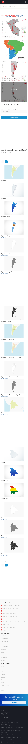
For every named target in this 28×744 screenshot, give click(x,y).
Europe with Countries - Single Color (11, 605)
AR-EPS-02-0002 (4, 341)
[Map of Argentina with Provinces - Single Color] (14, 386)
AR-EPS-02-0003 (4, 359)
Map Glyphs (4, 732)
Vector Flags (4, 724)
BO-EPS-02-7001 (4, 555)
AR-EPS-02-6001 (4, 237)
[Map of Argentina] (14, 172)
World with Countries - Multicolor (10, 616)
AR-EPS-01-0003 (4, 255)
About (2, 666)
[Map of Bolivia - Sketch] (14, 545)
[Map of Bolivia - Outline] (14, 509)
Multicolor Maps (4, 646)
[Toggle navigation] (25, 2)
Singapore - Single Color (8, 629)
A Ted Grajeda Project (6, 739)
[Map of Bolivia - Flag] (14, 490)
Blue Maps (3, 649)
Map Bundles (4, 636)
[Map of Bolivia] (14, 404)
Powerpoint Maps (5, 641)
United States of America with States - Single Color (14, 621)
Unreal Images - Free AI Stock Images (10, 725)
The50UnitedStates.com (7, 727)
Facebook (3, 688)
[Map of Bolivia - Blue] (14, 472)
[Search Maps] (25, 6)
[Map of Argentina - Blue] (14, 208)
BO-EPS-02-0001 (4, 414)
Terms (2, 682)
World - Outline (6, 624)
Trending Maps (4, 657)
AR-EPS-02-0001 (4, 182)
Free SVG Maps (5, 722)
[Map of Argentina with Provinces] (14, 331)
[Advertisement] (14, 134)
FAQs (2, 669)
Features (3, 671)
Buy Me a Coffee (5, 685)
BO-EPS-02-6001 (4, 500)
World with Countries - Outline (10, 613)
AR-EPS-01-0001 (4, 273)
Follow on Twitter (18, 742)
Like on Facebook (6, 742)
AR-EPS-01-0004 (4, 378)
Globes (2, 652)
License (3, 674)
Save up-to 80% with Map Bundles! (14, 700)
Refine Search (14, 117)
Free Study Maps (19, 727)
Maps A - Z (3, 660)
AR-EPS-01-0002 (4, 396)
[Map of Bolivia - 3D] (14, 454)
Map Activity (4, 654)
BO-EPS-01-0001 (4, 537)
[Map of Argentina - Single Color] (14, 263)
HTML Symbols (4, 729)
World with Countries (7, 611)
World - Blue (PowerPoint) (9, 627)
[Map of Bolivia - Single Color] (14, 527)
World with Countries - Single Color (11, 608)
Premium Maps (4, 638)
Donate (14, 735)
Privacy (2, 679)
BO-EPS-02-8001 (4, 464)
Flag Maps (3, 644)
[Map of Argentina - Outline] (14, 245)
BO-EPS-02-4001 (4, 482)
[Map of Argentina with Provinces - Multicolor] (14, 349)
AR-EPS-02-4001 (4, 218)
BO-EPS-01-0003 (4, 519)
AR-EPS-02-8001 (4, 199)
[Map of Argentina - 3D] (14, 190)
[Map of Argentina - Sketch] (14, 313)
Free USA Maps (14, 722)
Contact (3, 677)
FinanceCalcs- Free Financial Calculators (11, 730)
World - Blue (6, 619)
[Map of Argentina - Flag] (14, 227)
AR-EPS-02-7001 (4, 323)
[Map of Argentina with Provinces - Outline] (14, 368)
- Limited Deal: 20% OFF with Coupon (14, 15)
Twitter (2, 690)
